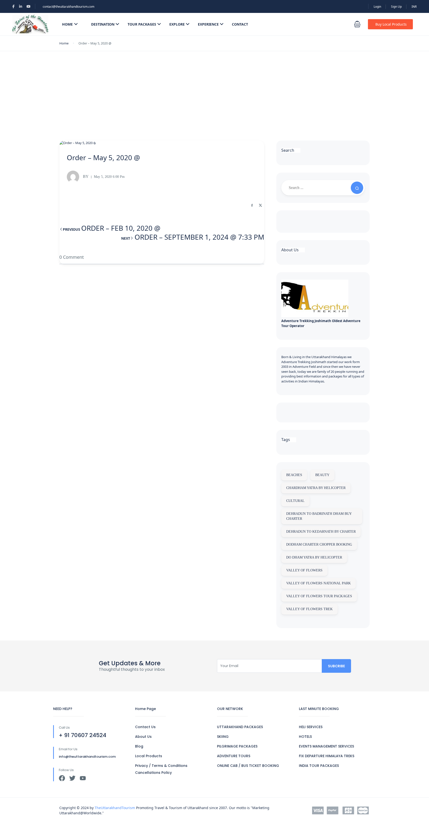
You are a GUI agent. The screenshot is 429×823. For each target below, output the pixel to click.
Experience (208, 24)
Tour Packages (142, 24)
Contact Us (145, 726)
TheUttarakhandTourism (115, 807)
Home (67, 24)
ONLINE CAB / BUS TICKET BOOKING (248, 765)
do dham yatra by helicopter (314, 557)
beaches (294, 475)
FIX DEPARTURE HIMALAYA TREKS (326, 755)
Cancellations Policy (153, 772)
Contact (240, 24)
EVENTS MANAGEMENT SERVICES (326, 746)
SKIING (223, 736)
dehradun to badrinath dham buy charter (319, 516)
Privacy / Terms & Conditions (161, 765)
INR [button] (414, 6)
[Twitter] (72, 778)
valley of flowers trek (309, 609)
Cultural (295, 501)
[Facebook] (62, 778)
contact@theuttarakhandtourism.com (68, 6)
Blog (139, 746)
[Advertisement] (214, 88)
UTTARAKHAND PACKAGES (240, 726)
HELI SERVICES (310, 726)
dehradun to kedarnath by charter (321, 531)
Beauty (322, 475)
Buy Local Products (391, 24)
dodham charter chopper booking (319, 544)
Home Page (145, 708)
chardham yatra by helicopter (316, 488)
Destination (102, 24)
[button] (357, 24)
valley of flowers (304, 570)
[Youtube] (83, 778)
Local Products (148, 755)
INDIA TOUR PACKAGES (319, 765)
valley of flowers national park (318, 583)
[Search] (357, 188)
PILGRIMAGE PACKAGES (237, 746)
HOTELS (305, 736)
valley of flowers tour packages (319, 596)
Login (377, 6)
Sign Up (396, 6)
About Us (143, 736)
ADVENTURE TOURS (233, 755)
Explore (177, 24)
